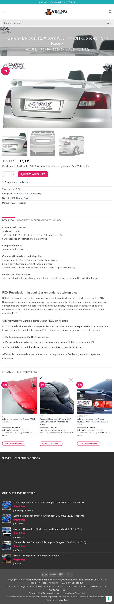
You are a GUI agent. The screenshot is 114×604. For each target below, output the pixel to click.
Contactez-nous (57, 589)
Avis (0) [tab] (57, 220)
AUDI (71, 49)
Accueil (31, 49)
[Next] (106, 95)
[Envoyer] (108, 23)
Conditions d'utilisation (57, 600)
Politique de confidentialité (43, 586)
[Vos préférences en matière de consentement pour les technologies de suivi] (109, 599)
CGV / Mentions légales (16, 586)
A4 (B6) (84, 49)
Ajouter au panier (33, 174)
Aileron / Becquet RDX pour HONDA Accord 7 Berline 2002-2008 (93, 422)
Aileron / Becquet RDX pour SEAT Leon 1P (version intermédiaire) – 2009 (56, 422)
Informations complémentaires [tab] (34, 220)
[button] (4, 11)
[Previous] (8, 95)
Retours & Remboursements (72, 586)
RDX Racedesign (53, 49)
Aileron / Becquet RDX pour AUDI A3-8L (18, 420)
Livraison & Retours (97, 586)
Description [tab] (8, 220)
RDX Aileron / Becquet (21, 198)
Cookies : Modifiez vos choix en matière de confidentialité (57, 593)
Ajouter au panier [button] (14, 444)
